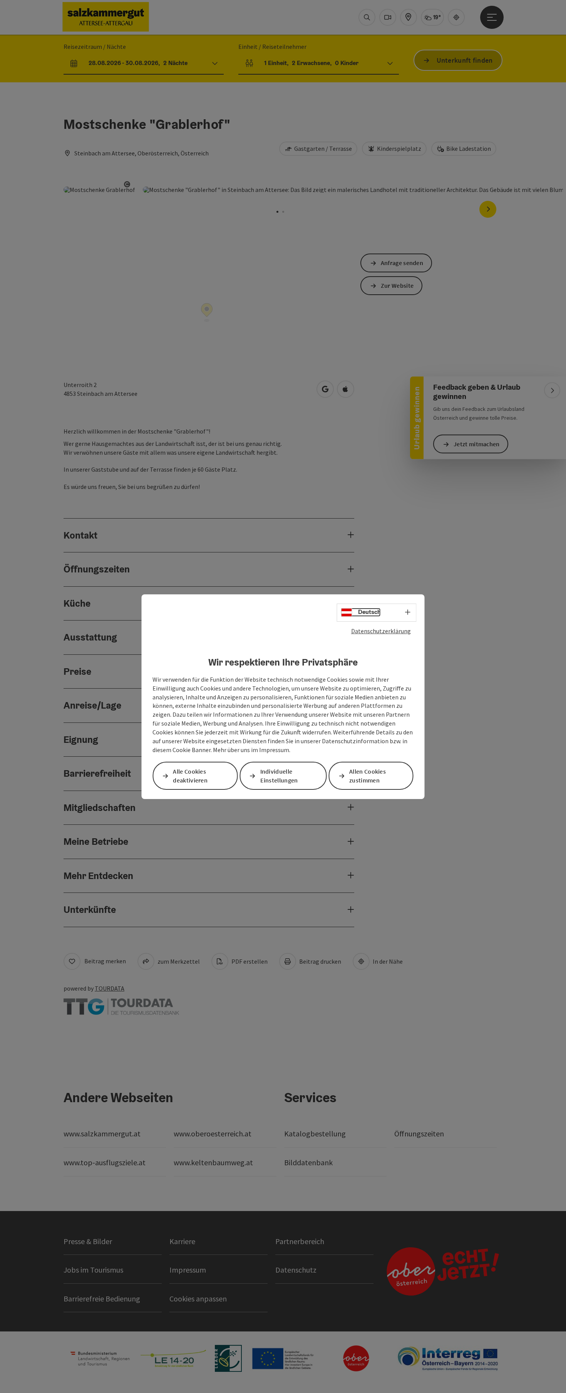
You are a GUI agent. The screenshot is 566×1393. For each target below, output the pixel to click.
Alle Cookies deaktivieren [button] (190, 775)
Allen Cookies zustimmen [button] (367, 775)
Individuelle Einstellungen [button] (279, 775)
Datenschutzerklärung (381, 630)
